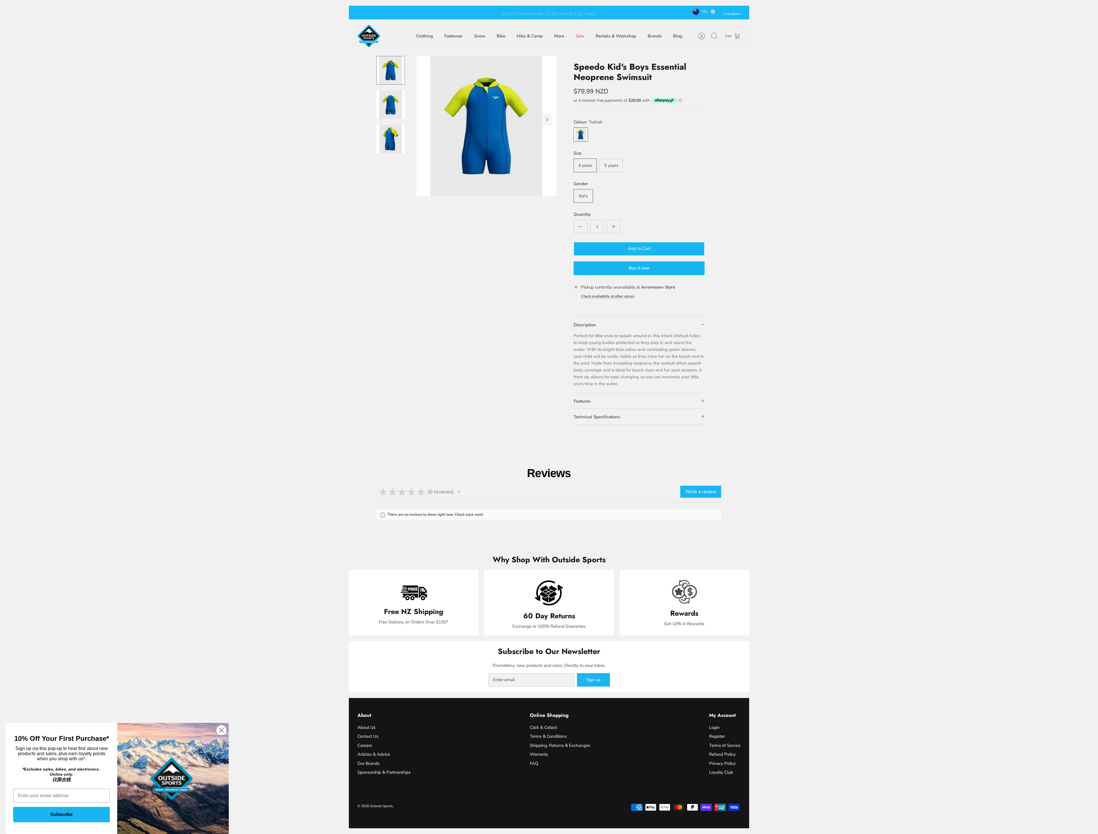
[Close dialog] (221, 730)
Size (578, 153)
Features (582, 401)
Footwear (453, 36)
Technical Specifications (597, 417)
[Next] (628, 12)
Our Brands (368, 763)
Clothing (424, 36)
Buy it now (639, 268)
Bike (501, 36)
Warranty (539, 754)
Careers (364, 745)
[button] (459, 491)
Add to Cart (639, 248)
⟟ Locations (732, 13)
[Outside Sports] (368, 36)
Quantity (582, 214)
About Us (366, 727)
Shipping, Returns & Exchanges (560, 745)
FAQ (534, 763)
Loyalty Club (721, 772)
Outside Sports (381, 806)
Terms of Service (725, 745)
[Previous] (470, 12)
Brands (655, 36)
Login (714, 727)
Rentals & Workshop (616, 36)
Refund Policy (722, 754)
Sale (580, 36)
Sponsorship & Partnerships (384, 772)
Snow (479, 36)
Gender (581, 184)
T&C (578, 12)
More (559, 36)
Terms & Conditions (548, 736)
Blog (677, 36)
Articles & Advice (373, 754)
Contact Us (367, 736)
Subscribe (61, 814)
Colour (588, 122)
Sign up (593, 680)
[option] (486, 126)
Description (585, 325)
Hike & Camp (530, 36)
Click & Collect (543, 727)
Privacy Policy (722, 763)
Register (717, 736)
